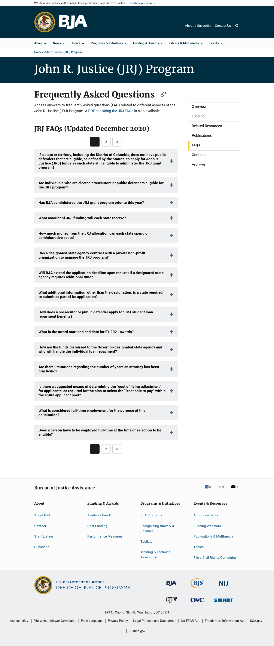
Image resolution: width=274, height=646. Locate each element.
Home (38, 52)
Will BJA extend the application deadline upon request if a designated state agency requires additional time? (101, 275)
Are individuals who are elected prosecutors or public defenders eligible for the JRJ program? (101, 185)
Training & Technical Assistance (155, 554)
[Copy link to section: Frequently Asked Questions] (161, 93)
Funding (198, 116)
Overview (199, 106)
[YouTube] (235, 490)
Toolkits (146, 541)
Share (240, 28)
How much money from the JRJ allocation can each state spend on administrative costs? (94, 235)
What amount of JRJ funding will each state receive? (82, 218)
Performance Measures (104, 536)
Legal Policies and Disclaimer (154, 621)
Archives (199, 164)
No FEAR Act (190, 621)
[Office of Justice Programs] (44, 22)
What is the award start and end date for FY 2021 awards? (86, 332)
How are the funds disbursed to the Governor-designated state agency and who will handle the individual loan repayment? (100, 349)
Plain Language (92, 621)
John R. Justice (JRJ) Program (63, 52)
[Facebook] (209, 490)
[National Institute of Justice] (223, 586)
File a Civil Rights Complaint (215, 558)
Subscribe (204, 26)
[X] (222, 490)
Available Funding (101, 515)
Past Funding (97, 526)
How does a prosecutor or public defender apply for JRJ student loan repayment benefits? (96, 314)
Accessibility (19, 621)
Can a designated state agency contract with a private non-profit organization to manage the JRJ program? (92, 255)
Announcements (206, 515)
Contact (40, 526)
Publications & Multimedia (213, 536)
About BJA (42, 515)
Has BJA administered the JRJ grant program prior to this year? (91, 202)
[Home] (73, 22)
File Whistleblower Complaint (55, 621)
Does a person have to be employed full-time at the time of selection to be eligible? (100, 432)
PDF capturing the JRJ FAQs (110, 111)
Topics (199, 547)
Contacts (199, 155)
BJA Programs (151, 515)
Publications (202, 135)
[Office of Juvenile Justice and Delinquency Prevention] (171, 603)
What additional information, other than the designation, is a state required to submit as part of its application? (101, 294)
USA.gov (256, 621)
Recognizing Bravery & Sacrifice (157, 528)
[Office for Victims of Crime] (197, 603)
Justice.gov (137, 631)
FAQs (196, 145)
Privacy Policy (118, 621)
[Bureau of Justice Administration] (171, 586)
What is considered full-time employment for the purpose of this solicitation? (92, 412)
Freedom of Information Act (225, 621)
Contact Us (223, 26)
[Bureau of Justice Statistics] (197, 589)
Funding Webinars (207, 526)
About (189, 26)
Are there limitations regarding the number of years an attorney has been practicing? (99, 369)
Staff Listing (43, 536)
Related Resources (207, 126)
